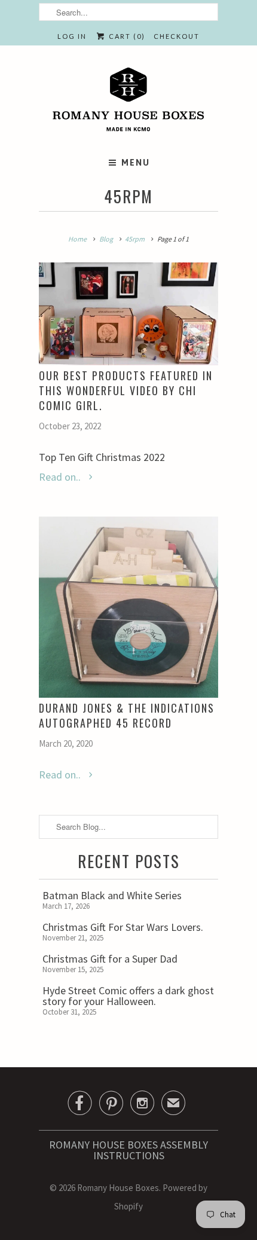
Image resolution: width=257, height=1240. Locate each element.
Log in (72, 36)
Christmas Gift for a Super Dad (110, 959)
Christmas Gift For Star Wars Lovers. (122, 927)
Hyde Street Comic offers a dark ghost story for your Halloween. (128, 996)
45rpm (128, 196)
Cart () (125, 36)
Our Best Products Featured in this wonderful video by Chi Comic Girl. (126, 390)
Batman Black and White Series (112, 895)
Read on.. (61, 477)
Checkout (177, 36)
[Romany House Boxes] (128, 101)
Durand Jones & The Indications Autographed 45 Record (127, 715)
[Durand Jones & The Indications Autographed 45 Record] (128, 607)
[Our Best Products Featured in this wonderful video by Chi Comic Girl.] (128, 313)
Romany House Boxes (118, 1187)
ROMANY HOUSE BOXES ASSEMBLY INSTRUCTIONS (128, 1150)
